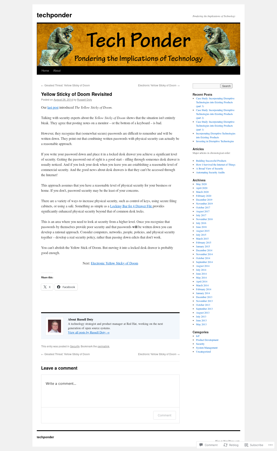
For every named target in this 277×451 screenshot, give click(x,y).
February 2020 (203, 195)
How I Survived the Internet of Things (215, 164)
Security (74, 346)
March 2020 (202, 191)
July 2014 (201, 269)
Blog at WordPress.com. (227, 441)
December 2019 (204, 199)
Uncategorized (203, 351)
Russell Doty (84, 99)
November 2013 (204, 301)
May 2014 (201, 277)
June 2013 (201, 320)
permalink (103, 346)
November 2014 (204, 254)
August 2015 (202, 230)
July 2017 (201, 215)
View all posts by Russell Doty (89, 332)
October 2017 (203, 207)
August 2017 (202, 211)
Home (45, 70)
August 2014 (202, 265)
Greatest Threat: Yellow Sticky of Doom (65, 85)
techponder (54, 14)
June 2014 (201, 273)
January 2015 (203, 246)
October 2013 (203, 304)
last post (52, 107)
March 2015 (202, 238)
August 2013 (202, 312)
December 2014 (204, 250)
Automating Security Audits (210, 172)
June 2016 (201, 227)
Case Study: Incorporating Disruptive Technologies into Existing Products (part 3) (215, 102)
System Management (206, 347)
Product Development (207, 339)
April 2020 (201, 188)
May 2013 (201, 324)
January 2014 (203, 293)
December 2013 (204, 297)
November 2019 (204, 203)
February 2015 (203, 242)
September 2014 (204, 262)
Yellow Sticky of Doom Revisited (76, 94)
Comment (164, 415)
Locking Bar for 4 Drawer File (131, 206)
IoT (198, 336)
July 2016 (201, 223)
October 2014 (203, 258)
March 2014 (202, 285)
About (57, 70)
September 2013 (204, 308)
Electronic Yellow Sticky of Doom (159, 85)
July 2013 (201, 316)
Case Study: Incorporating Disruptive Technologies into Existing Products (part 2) (215, 113)
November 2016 (204, 219)
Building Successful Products (211, 160)
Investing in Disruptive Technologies (215, 141)
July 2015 (201, 234)
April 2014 (201, 281)
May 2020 (201, 184)
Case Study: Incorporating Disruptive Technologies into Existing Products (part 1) (215, 125)
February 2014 (203, 289)
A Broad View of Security (209, 168)
